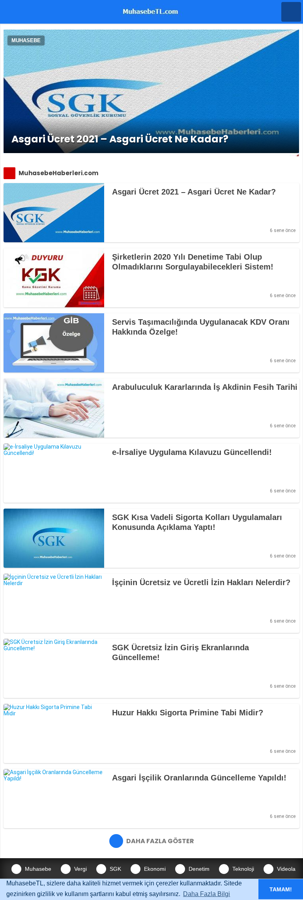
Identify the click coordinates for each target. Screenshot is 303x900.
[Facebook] (118, 230)
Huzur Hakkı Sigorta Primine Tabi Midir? (187, 712)
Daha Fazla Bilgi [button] (206, 894)
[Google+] (146, 230)
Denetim (198, 869)
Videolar (286, 869)
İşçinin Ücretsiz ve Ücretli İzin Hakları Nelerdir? (201, 582)
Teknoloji (242, 869)
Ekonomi (154, 869)
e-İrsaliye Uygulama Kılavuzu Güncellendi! (192, 452)
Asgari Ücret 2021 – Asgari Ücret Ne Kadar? (119, 139)
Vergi (80, 869)
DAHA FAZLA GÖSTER (159, 841)
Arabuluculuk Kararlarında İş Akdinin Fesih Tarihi (204, 387)
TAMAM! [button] (280, 889)
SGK (114, 869)
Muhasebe (26, 40)
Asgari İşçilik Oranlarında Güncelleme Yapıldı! (199, 777)
